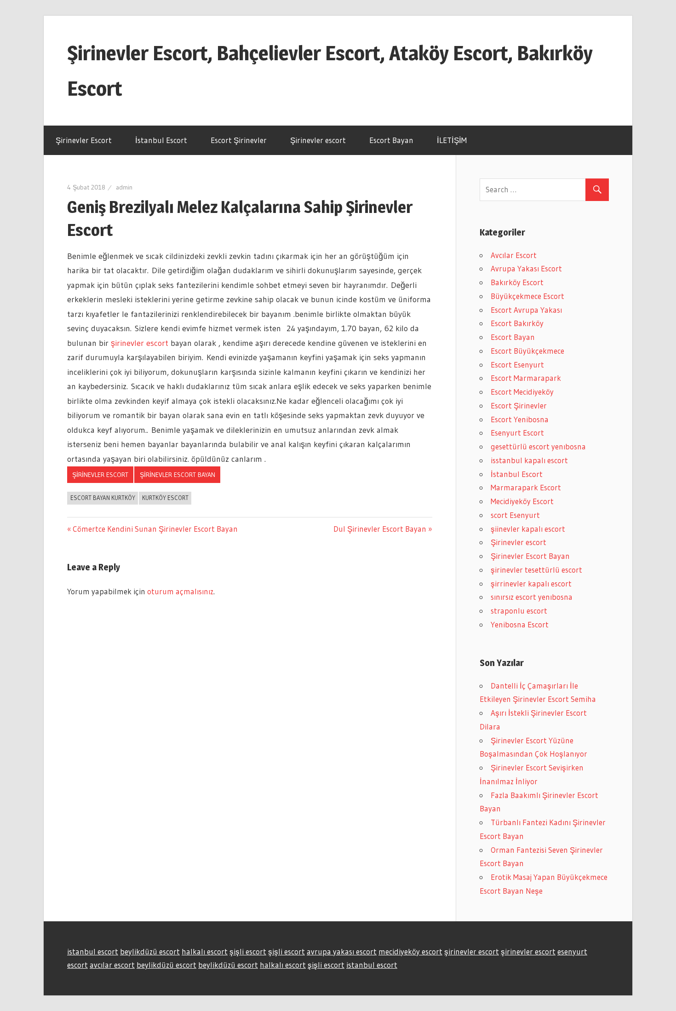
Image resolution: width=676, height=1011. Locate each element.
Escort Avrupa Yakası (526, 310)
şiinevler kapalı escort (528, 529)
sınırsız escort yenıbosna (532, 597)
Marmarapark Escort (526, 487)
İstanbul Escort (161, 140)
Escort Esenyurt (517, 364)
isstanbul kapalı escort (529, 460)
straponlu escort (519, 610)
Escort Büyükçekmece (527, 351)
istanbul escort (92, 951)
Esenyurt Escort (517, 432)
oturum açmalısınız (180, 591)
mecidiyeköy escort (410, 951)
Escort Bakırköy (517, 323)
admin (124, 187)
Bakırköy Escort (517, 282)
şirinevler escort (138, 343)
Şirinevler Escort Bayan (177, 475)
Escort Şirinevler (239, 140)
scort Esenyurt (515, 515)
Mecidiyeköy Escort (522, 501)
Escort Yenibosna (520, 419)
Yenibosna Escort (520, 624)
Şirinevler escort (318, 140)
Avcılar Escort (514, 255)
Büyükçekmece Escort (527, 296)
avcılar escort (112, 965)
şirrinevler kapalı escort (531, 583)
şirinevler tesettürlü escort (536, 569)
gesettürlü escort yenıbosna (538, 446)
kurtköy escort (165, 497)
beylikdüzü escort (150, 951)
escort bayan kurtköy (102, 497)
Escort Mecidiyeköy (522, 391)
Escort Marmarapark (526, 378)
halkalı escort (205, 951)
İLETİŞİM (452, 140)
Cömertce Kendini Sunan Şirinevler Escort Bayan (155, 529)
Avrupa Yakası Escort (526, 268)
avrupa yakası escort (342, 951)
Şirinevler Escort (84, 140)
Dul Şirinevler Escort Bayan (379, 529)
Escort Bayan (391, 140)
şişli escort (247, 951)
